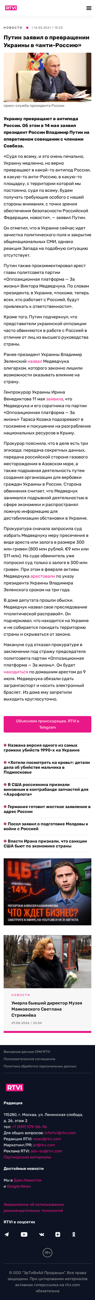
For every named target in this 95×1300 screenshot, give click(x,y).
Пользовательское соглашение (29, 1059)
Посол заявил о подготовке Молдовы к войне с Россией (46, 826)
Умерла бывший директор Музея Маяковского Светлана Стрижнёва (46, 1009)
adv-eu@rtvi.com (46, 1151)
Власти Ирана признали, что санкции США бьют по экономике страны (45, 843)
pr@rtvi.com (44, 1145)
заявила (54, 399)
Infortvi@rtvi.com (60, 1133)
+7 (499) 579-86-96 (29, 1126)
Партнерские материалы (27, 1157)
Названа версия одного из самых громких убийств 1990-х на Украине (42, 747)
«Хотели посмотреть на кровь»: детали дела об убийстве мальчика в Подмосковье (47, 767)
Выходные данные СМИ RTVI (27, 1052)
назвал (35, 361)
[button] (89, 8)
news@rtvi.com (47, 1139)
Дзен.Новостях (28, 1180)
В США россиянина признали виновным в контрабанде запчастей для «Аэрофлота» (46, 789)
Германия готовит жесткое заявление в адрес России (47, 809)
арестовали (42, 576)
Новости (13, 27)
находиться (16, 672)
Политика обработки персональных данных (40, 1066)
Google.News (19, 1186)
